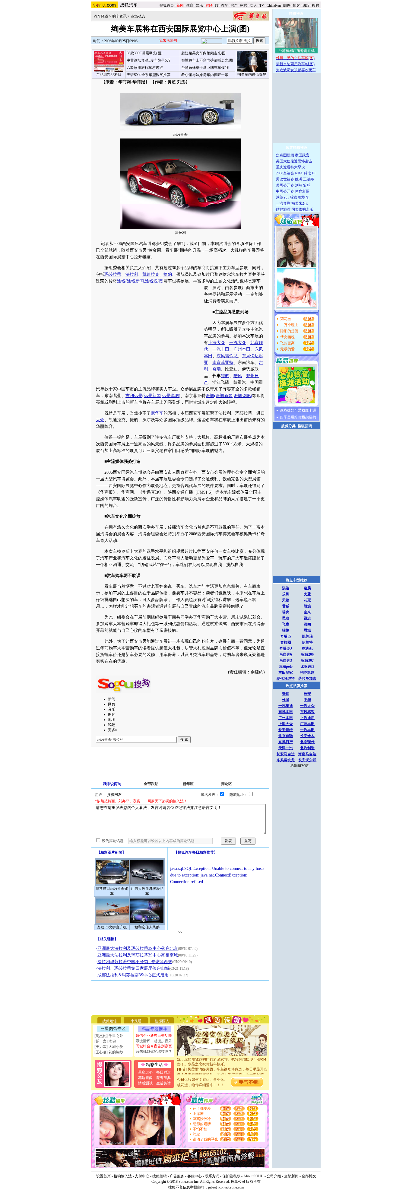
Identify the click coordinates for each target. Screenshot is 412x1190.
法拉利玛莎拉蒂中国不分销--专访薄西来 (134, 961)
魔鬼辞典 (163, 1078)
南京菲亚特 (222, 362)
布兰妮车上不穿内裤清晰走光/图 (207, 60)
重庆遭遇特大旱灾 (290, 167)
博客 (296, 5)
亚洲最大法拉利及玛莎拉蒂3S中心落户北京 (137, 948)
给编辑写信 (299, 765)
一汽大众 (237, 342)
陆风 (237, 376)
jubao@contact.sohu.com (226, 1187)
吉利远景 (133, 395)
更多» (112, 730)
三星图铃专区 (113, 1028)
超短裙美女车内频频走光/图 (203, 53)
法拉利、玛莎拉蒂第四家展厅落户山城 (133, 968)
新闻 (111, 699)
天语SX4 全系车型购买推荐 (148, 75)
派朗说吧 (242, 395)
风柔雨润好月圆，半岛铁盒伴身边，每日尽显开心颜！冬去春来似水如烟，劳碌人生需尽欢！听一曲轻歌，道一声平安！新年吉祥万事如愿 (222, 1069)
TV (261, 5)
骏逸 (293, 197)
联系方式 (212, 1176)
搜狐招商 (305, 426)
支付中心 (142, 1176)
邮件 (286, 5)
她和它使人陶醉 (147, 927)
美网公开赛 (285, 185)
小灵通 (136, 1021)
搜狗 (316, 5)
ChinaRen (274, 5)
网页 (111, 704)
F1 (314, 173)
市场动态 (138, 16)
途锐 (121, 281)
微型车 (303, 197)
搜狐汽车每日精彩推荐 (196, 852)
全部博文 (309, 1176)
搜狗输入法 (123, 1176)
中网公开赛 (285, 191)
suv (286, 197)
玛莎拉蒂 (112, 274)
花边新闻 (145, 1078)
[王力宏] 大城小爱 (108, 1047)
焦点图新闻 (285, 155)
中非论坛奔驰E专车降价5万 (148, 60)
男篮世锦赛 (285, 179)
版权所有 (253, 1181)
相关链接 (107, 939)
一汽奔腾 (283, 203)
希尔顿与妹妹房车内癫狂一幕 (204, 75)
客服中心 (194, 1176)
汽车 (224, 5)
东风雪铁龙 (227, 356)
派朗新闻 (224, 395)
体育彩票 (302, 191)
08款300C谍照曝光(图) (144, 53)
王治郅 (308, 179)
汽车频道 (101, 16)
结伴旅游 (283, 209)
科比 (307, 173)
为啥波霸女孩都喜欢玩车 (296, 70)
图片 (111, 714)
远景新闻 (152, 395)
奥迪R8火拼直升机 (112, 927)
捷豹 (167, 274)
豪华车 (157, 413)
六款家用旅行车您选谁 (145, 67)
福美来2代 (299, 203)
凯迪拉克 (150, 274)
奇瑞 (216, 369)
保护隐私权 (231, 1176)
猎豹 (225, 376)
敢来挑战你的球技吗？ (154, 1051)
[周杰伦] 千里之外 (108, 1036)
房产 (234, 5)
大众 (100, 420)
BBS (306, 5)
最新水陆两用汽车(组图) (295, 64)
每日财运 (163, 1072)
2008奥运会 (285, 173)
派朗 (210, 395)
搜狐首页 (167, 5)
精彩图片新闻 (111, 852)
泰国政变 (302, 155)
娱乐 (199, 5)
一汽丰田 (220, 349)
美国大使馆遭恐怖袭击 (294, 161)
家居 (243, 5)
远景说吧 (170, 395)
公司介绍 (274, 1176)
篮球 (306, 185)
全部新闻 (291, 1176)
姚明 (298, 179)
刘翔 (298, 185)
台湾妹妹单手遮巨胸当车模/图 (205, 67)
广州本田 (241, 349)
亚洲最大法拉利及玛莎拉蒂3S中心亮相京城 (137, 955)
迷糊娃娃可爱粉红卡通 (298, 410)
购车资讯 (119, 16)
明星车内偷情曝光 (251, 74)
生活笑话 (163, 1083)
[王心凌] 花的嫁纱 (108, 1052)
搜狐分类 (288, 426)
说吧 (111, 725)
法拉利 (131, 274)
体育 (189, 5)
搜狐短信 (109, 1021)
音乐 (111, 709)
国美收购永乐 (302, 209)
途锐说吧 (153, 281)
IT (216, 5)
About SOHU (253, 1176)
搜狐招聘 (159, 1176)
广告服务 (177, 1176)
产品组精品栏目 (109, 74)
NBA (299, 173)
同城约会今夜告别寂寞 (154, 1046)
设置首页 (103, 1176)
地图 (111, 720)
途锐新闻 (135, 281)
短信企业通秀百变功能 (154, 1035)
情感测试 (145, 1083)
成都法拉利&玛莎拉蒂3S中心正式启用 (133, 975)
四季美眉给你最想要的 (298, 417)
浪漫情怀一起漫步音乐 (154, 1041)
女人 (253, 5)
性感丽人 (162, 1021)
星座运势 (145, 1072)
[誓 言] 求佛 (105, 1041)
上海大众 (216, 342)
